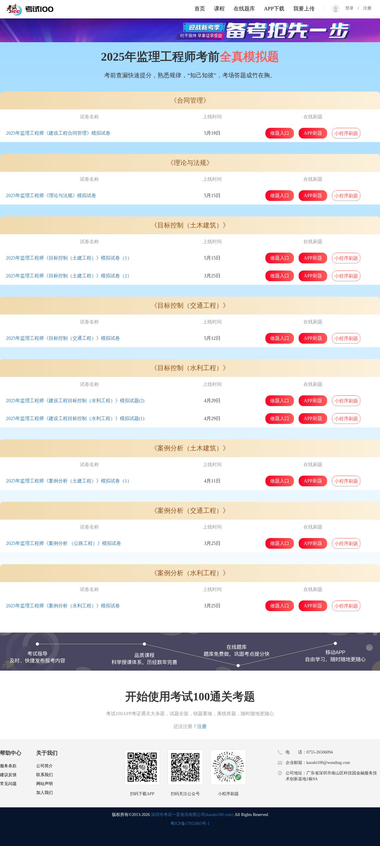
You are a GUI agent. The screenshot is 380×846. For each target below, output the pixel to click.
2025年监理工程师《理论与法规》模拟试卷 (51, 195)
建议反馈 (8, 775)
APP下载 (274, 9)
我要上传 (304, 9)
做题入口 (279, 133)
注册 (365, 8)
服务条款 (8, 766)
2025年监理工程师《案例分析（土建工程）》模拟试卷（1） (69, 480)
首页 (199, 9)
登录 (351, 8)
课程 (219, 9)
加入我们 (44, 792)
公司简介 (44, 766)
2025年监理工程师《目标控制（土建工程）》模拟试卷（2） (69, 275)
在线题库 (244, 9)
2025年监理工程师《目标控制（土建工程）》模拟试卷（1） (69, 257)
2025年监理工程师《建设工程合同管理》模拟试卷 (58, 133)
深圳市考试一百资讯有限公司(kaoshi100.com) (192, 814)
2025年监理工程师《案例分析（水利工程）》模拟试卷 (63, 605)
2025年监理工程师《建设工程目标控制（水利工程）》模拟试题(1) (75, 418)
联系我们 (44, 775)
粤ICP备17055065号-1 (190, 823)
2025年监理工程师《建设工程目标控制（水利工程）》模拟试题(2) (75, 400)
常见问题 (8, 783)
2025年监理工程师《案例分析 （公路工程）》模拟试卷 (63, 543)
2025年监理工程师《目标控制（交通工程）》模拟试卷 (63, 338)
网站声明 (44, 783)
